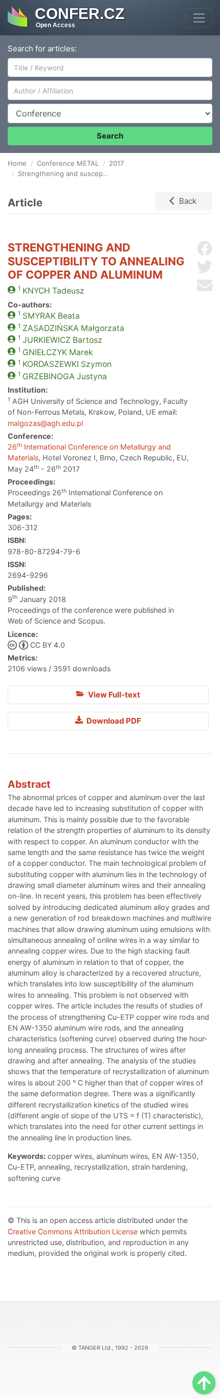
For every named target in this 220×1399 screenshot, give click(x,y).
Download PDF (113, 721)
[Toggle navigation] (198, 18)
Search (110, 136)
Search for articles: (42, 48)
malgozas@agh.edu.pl (45, 423)
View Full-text (113, 695)
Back (187, 201)
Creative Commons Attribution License (73, 1231)
